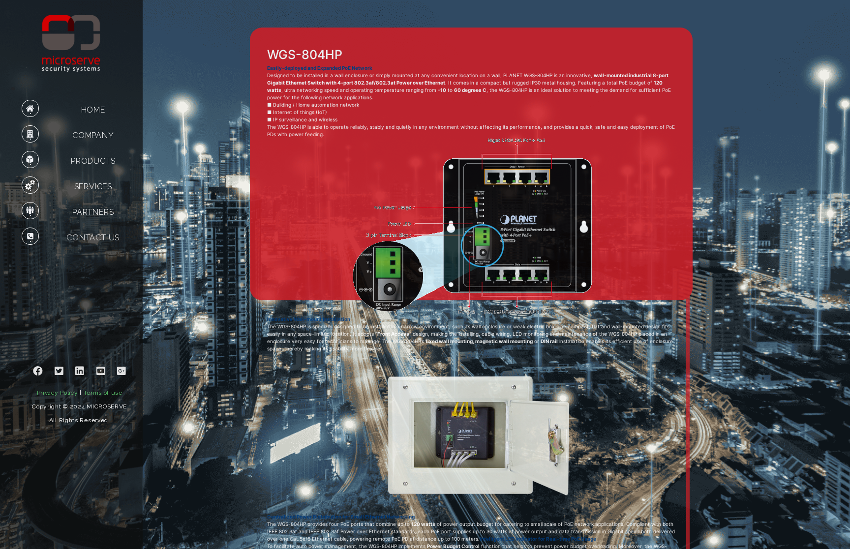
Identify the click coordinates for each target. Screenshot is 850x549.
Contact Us (93, 237)
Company (93, 135)
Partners (93, 212)
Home (93, 110)
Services (93, 186)
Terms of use (103, 392)
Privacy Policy (57, 392)
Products (93, 161)
